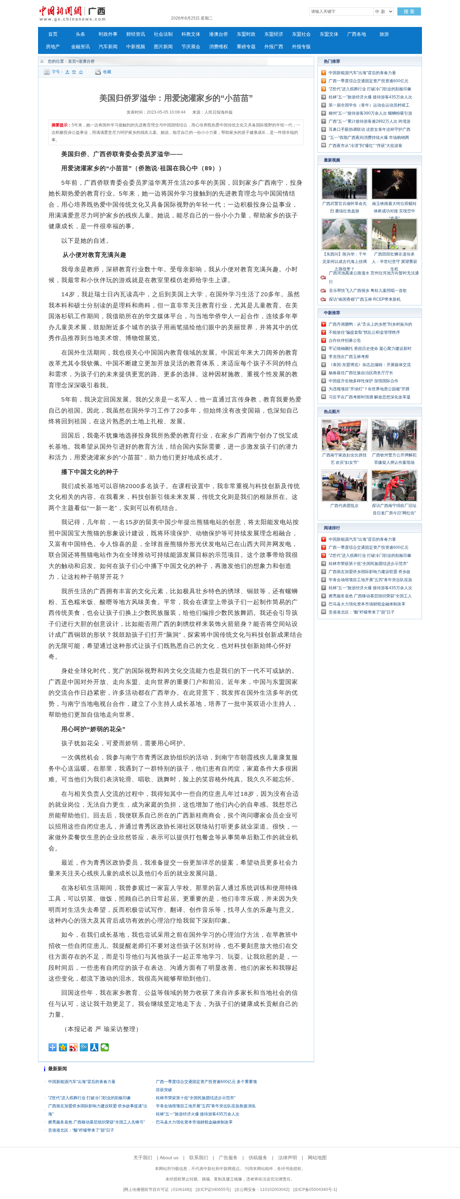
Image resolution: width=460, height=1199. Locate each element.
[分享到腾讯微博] (84, 1047)
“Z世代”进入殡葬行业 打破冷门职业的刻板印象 (89, 1098)
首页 (53, 34)
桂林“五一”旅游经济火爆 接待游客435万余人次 (197, 1114)
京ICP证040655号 (213, 1189)
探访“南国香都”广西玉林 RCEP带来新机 (365, 299)
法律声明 (287, 1157)
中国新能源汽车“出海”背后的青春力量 (82, 1081)
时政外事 (108, 34)
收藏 (107, 71)
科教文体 (191, 34)
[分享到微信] (105, 1047)
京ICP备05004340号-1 (315, 1189)
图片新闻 (163, 46)
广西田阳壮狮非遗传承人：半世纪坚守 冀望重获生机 (394, 261)
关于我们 (142, 1157)
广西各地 (356, 34)
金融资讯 (80, 46)
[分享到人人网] (94, 1047)
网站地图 (317, 1157)
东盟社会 (301, 34)
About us (169, 1157)
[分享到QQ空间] (63, 1047)
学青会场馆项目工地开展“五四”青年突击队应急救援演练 (206, 1106)
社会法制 (163, 34)
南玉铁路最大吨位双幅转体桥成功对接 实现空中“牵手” (394, 211)
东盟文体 (329, 34)
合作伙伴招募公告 (345, 340)
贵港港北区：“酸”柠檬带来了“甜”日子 (81, 1130)
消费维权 (218, 46)
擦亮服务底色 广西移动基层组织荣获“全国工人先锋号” (96, 1122)
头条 (80, 34)
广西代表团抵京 (344, 505)
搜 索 (409, 11)
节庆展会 (191, 46)
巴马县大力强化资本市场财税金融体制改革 (194, 1122)
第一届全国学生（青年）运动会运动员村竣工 (369, 105)
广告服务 (228, 1157)
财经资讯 (135, 34)
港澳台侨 (218, 34)
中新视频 (135, 46)
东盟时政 (246, 34)
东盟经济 (273, 34)
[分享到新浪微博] (73, 1047)
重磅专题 (246, 46)
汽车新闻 (108, 46)
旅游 (384, 34)
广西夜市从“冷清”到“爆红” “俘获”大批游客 (365, 145)
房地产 (53, 46)
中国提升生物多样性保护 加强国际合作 (363, 381)
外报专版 (301, 46)
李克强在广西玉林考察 (349, 356)
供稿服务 (258, 1157)
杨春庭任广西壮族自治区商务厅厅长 (361, 372)
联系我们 (198, 1157)
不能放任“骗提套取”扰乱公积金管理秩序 (364, 332)
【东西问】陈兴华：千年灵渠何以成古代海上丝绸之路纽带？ (344, 261)
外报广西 (273, 46)
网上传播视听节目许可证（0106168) (157, 1189)
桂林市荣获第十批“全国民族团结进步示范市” (195, 1098)
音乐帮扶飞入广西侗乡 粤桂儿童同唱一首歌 (368, 290)
